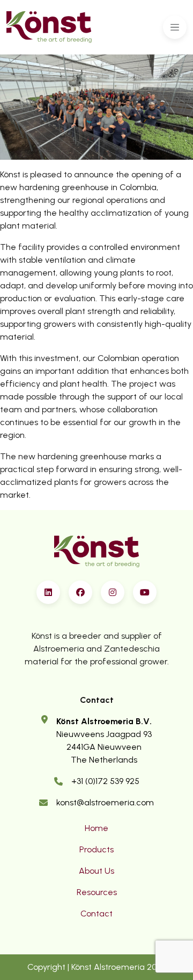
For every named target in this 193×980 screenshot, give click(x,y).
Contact (96, 913)
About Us (96, 871)
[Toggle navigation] (175, 27)
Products (96, 849)
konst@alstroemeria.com (105, 802)
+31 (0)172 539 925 (105, 781)
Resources (97, 892)
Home (96, 828)
